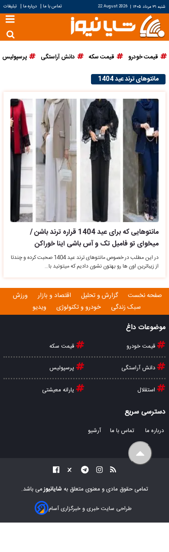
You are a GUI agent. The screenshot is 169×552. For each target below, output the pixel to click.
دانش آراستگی (139, 368)
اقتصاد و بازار (55, 296)
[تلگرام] (82, 471)
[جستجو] (10, 34)
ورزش (21, 296)
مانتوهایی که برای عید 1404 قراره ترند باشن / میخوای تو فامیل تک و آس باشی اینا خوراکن (94, 238)
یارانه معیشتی (59, 390)
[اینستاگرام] (97, 471)
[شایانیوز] (117, 25)
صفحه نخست (145, 296)
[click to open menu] (10, 20)
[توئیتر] (68, 471)
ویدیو (40, 307)
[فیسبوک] (56, 471)
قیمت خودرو (142, 346)
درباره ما (30, 6)
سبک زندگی (127, 307)
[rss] (110, 471)
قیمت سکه (62, 346)
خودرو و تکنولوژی (79, 307)
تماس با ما (52, 6)
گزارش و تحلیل (100, 296)
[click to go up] (140, 453)
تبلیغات (10, 6)
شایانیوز (52, 489)
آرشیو (94, 431)
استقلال (147, 390)
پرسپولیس (62, 368)
